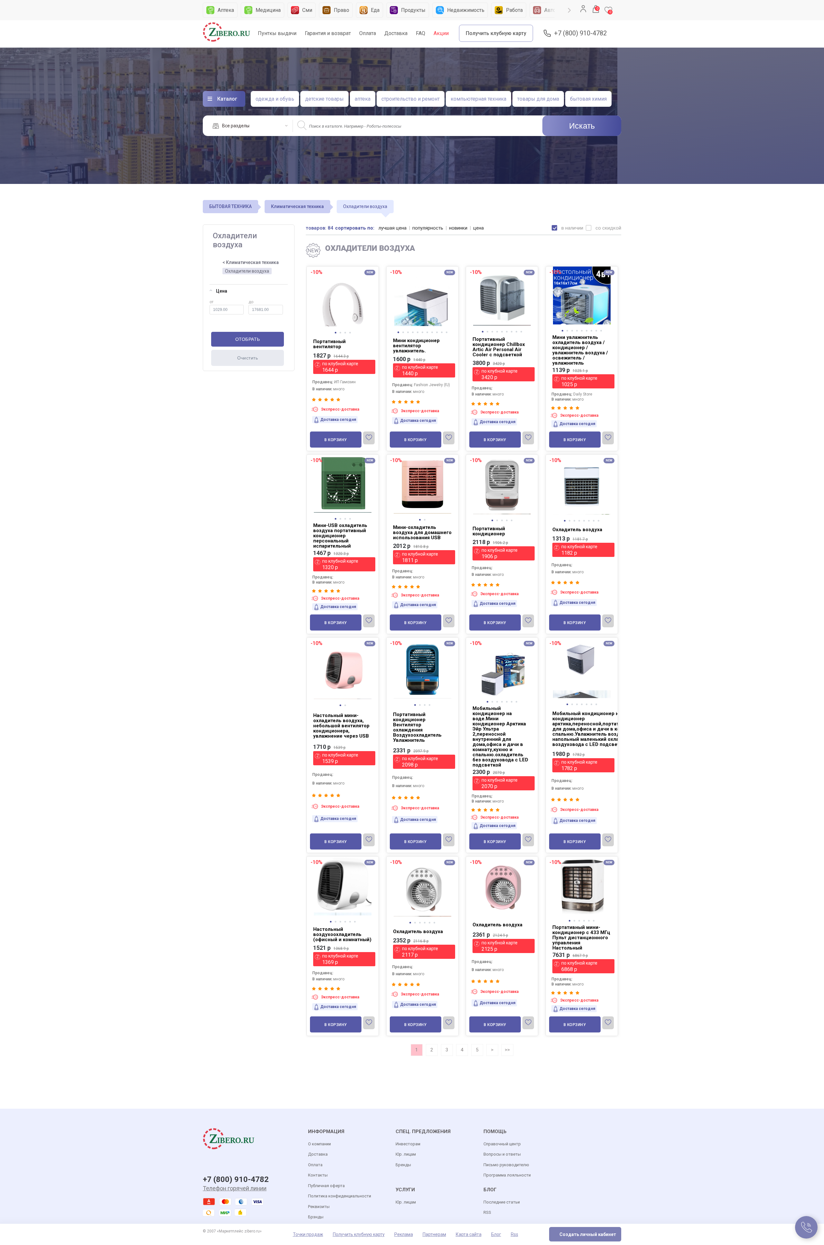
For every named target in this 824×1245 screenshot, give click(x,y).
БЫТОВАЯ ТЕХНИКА (230, 206)
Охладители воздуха (247, 271)
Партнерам (434, 1234)
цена (478, 228)
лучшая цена (393, 228)
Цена (221, 291)
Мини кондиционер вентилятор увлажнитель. (416, 346)
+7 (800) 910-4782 (580, 33)
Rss (514, 1234)
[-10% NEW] (343, 267)
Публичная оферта (326, 1185)
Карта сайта (469, 1234)
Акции (441, 33)
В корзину (335, 440)
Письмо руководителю (506, 1164)
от (211, 302)
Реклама (403, 1234)
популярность (427, 228)
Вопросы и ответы (502, 1154)
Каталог (227, 99)
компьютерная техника (478, 99)
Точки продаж (308, 1234)
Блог (496, 1234)
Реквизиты (319, 1206)
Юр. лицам (406, 1154)
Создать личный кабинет (587, 1234)
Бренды (403, 1164)
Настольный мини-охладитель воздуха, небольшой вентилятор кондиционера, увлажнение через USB (341, 726)
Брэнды (315, 1216)
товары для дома (538, 99)
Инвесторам (408, 1143)
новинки (458, 228)
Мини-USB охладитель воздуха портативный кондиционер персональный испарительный (340, 536)
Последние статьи (501, 1202)
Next (569, 10)
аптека (362, 99)
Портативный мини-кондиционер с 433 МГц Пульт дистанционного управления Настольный (581, 937)
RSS (487, 1212)
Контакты (318, 1175)
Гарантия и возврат (328, 33)
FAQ (420, 33)
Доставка (395, 33)
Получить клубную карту (496, 33)
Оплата (367, 33)
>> (507, 1050)
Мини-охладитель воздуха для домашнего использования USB (422, 532)
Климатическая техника (297, 206)
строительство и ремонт (410, 99)
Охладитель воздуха (577, 529)
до (250, 302)
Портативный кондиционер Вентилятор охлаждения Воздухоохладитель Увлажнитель (417, 727)
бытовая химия (588, 99)
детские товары (324, 99)
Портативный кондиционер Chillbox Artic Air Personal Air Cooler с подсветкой (499, 347)
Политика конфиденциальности (339, 1196)
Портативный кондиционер (489, 531)
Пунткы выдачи (277, 33)
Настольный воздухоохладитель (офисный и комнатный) (342, 934)
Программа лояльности (507, 1175)
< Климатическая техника (250, 262)
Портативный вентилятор (329, 344)
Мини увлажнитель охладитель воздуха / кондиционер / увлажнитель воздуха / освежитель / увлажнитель (580, 350)
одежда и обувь (275, 99)
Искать (582, 125)
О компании (319, 1143)
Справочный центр (502, 1143)
